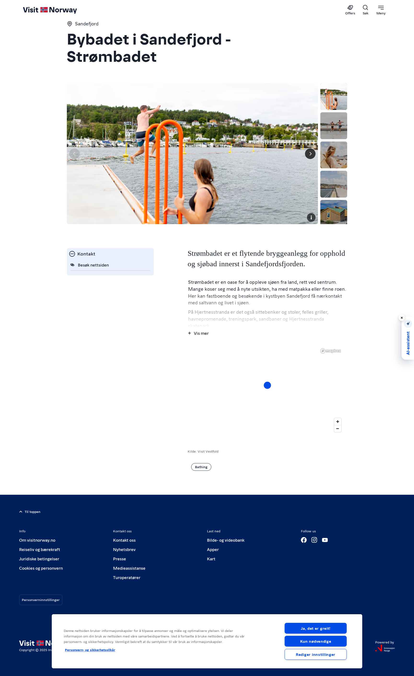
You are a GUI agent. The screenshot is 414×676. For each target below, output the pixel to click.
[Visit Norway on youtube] (325, 540)
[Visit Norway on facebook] (304, 540)
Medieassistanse (129, 568)
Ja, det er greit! (315, 628)
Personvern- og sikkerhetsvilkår (90, 650)
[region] (207, 641)
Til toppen (32, 511)
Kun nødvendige (315, 641)
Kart (211, 558)
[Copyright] (311, 217)
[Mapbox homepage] (330, 351)
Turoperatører (126, 577)
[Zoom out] (337, 428)
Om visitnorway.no (37, 540)
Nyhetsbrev (124, 549)
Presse (119, 558)
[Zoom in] (337, 421)
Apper (213, 549)
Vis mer (201, 333)
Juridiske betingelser (39, 558)
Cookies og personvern (41, 568)
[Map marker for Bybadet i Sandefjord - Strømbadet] (267, 385)
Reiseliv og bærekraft (39, 549)
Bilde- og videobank (225, 540)
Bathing (201, 467)
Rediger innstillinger (315, 654)
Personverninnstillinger (41, 599)
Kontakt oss (124, 540)
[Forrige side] (74, 153)
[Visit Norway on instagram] (314, 540)
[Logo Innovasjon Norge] (385, 648)
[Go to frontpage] (58, 10)
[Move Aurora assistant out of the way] (402, 318)
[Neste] (310, 153)
